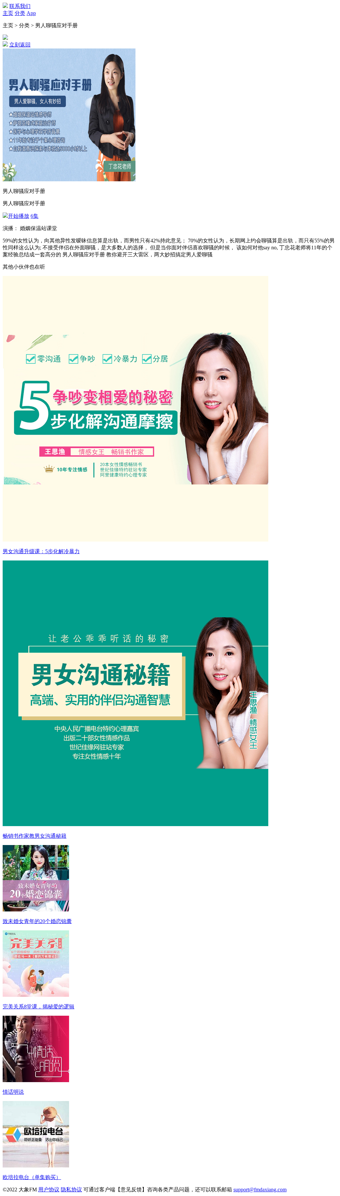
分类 (20, 13)
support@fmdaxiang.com (260, 1189)
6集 (35, 216)
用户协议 (48, 1189)
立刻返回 (20, 44)
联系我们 (20, 6)
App (31, 13)
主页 (8, 13)
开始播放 (18, 216)
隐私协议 (71, 1189)
